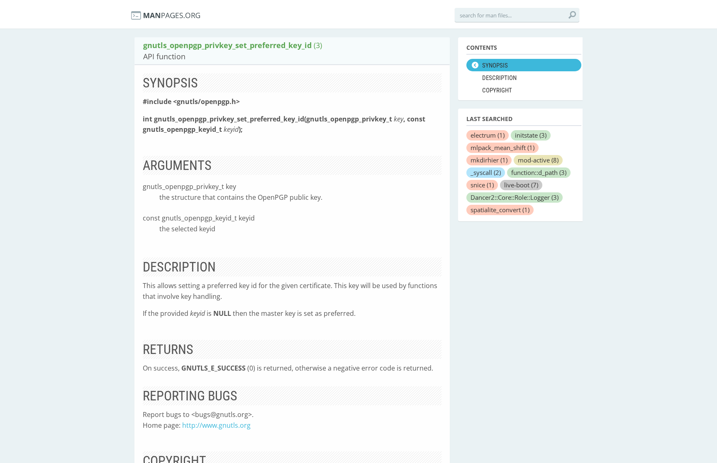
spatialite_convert (500, 210)
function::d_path (538, 172)
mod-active (538, 160)
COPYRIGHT (497, 90)
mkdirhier (489, 160)
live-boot (521, 185)
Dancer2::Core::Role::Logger (514, 197)
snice (482, 185)
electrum (488, 135)
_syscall (486, 172)
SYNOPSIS (495, 65)
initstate (530, 135)
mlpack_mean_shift (502, 147)
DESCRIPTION (499, 78)
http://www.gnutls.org (216, 425)
